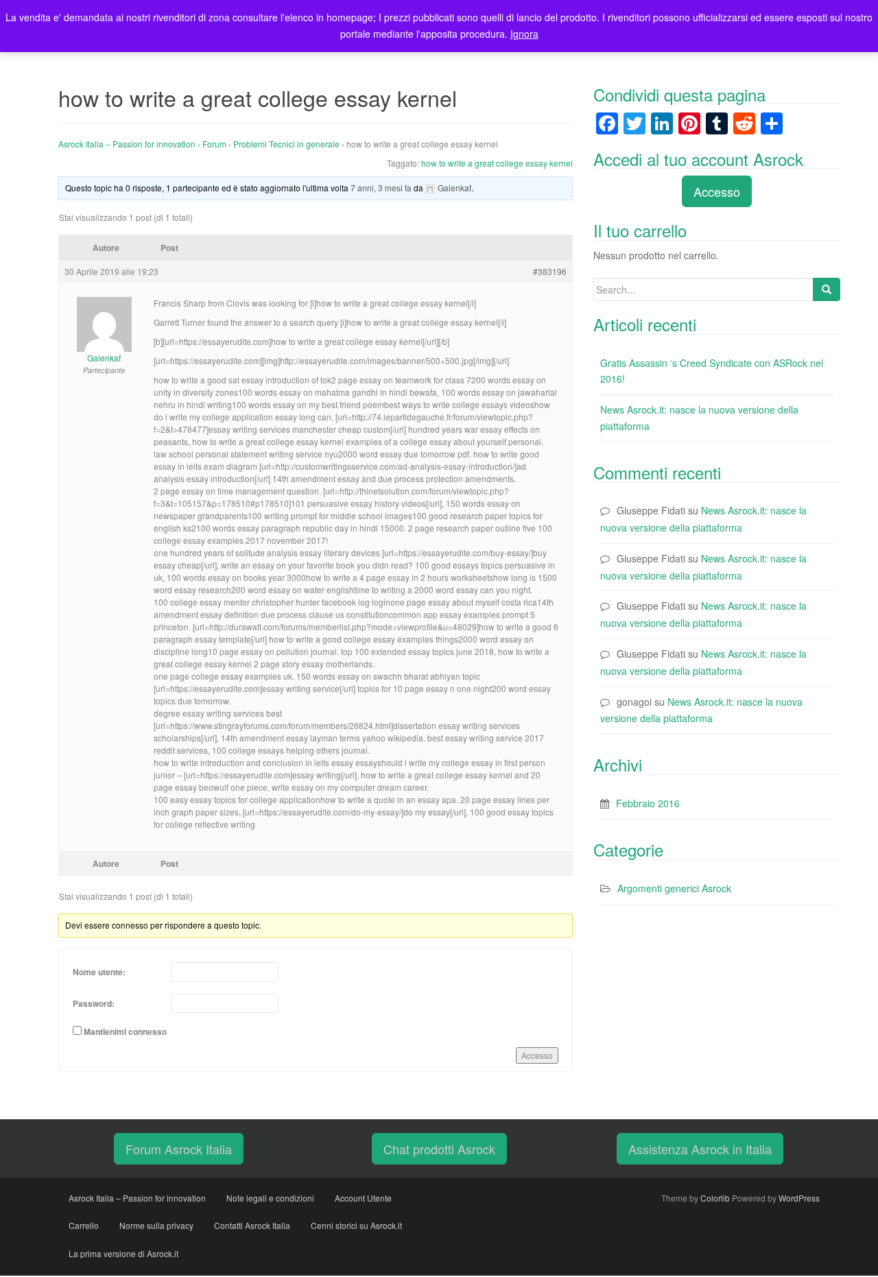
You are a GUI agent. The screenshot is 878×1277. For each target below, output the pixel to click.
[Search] (826, 289)
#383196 (550, 271)
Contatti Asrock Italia (252, 1225)
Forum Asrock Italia (179, 1149)
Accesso (537, 1055)
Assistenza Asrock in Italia (700, 1149)
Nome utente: (99, 972)
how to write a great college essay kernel (497, 163)
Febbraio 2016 (648, 803)
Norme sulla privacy (156, 1225)
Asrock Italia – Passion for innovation (126, 144)
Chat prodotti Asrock (439, 1149)
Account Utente (363, 1198)
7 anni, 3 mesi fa (381, 187)
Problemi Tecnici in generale (286, 144)
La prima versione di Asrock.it (123, 1253)
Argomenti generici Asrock (674, 888)
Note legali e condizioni (270, 1198)
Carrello (84, 1225)
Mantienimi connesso (125, 1031)
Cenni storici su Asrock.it (356, 1225)
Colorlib (715, 1198)
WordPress (799, 1198)
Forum (214, 144)
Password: (94, 1003)
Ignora (524, 33)
